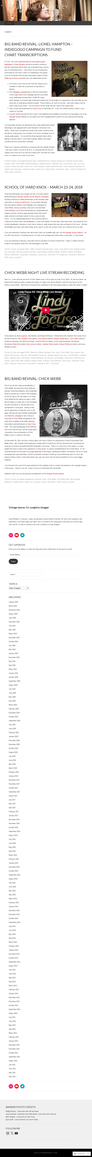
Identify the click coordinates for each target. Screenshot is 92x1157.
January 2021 (13, 673)
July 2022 (12, 645)
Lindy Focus (37, 108)
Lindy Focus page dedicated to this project (36, 451)
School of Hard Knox (22, 202)
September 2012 (14, 1009)
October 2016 (13, 827)
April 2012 (12, 1029)
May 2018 (12, 764)
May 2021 (12, 661)
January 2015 (13, 906)
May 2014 (12, 934)
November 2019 (14, 713)
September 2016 (14, 831)
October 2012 (13, 1005)
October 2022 (13, 641)
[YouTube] (16, 535)
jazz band (11, 252)
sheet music (66, 361)
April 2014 (12, 938)
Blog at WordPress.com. (46, 1153)
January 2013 (13, 993)
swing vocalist (50, 169)
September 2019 (14, 721)
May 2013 (12, 978)
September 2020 (14, 681)
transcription (60, 169)
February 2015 (14, 902)
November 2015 (14, 867)
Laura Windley (58, 358)
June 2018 (12, 760)
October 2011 (13, 1053)
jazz (6, 252)
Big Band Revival (44, 161)
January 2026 (13, 602)
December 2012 (14, 997)
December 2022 (14, 637)
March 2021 (13, 669)
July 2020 (12, 689)
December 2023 (14, 622)
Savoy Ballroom (55, 361)
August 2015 (13, 879)
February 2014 (14, 946)
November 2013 (14, 954)
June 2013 (12, 974)
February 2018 (14, 772)
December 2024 (14, 610)
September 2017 (14, 792)
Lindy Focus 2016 (63, 279)
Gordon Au (8, 341)
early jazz (24, 355)
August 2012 (13, 1013)
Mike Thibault (10, 1117)
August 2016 (13, 835)
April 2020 (12, 701)
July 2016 (12, 839)
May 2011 (12, 1072)
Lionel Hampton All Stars (54, 166)
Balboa (41, 352)
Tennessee (51, 254)
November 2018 (14, 744)
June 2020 (12, 693)
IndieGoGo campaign (14, 416)
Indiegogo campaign (20, 92)
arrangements (29, 479)
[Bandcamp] (22, 535)
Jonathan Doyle (47, 344)
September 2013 (14, 962)
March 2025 (13, 606)
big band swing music (58, 161)
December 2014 (14, 910)
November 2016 (14, 823)
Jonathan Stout (26, 338)
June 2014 (12, 930)
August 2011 (13, 1061)
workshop (72, 254)
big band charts (31, 161)
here (71, 106)
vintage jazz (63, 254)
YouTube (20, 111)
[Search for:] (84, 23)
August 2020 (13, 685)
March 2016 (13, 855)
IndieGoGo (55, 164)
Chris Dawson (43, 338)
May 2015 (12, 891)
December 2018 (14, 740)
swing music (42, 254)
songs (43, 482)
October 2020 (13, 677)
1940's (32, 249)
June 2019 (12, 728)
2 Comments (54, 363)
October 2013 (13, 958)
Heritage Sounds (15, 117)
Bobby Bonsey (11, 1111)
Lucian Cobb (58, 341)
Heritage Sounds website (74, 232)
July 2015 (12, 883)
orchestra (64, 252)
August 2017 (13, 796)
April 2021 (12, 665)
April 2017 (12, 808)
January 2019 (13, 736)
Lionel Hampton (39, 166)
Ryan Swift (9, 1119)
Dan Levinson (31, 344)
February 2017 (14, 811)
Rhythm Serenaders (75, 252)
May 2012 (12, 1025)
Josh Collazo (74, 338)
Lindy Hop (77, 358)
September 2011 (14, 1057)
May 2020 (12, 697)
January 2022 (13, 653)
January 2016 (13, 863)
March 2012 (13, 1033)
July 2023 (12, 626)
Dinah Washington (32, 164)
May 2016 (12, 847)
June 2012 (12, 1021)
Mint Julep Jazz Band (29, 522)
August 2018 (13, 752)
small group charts (28, 169)
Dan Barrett (75, 341)
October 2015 (13, 871)
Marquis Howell (59, 338)
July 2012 (12, 1017)
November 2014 (14, 914)
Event (71, 249)
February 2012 (14, 1037)
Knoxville (32, 252)
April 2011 (12, 1076)
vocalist (72, 169)
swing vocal (40, 169)
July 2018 (12, 756)
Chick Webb (20, 164)
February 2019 (14, 732)
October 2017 (13, 788)
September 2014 (14, 922)
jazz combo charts (66, 164)
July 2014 (12, 926)
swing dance (33, 254)
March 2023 (13, 634)
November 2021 (14, 657)
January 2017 (13, 815)
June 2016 (12, 843)
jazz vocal (77, 164)
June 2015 (12, 887)
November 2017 (14, 784)
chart (53, 352)
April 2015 (12, 895)
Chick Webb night (63, 479)
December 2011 (14, 1045)
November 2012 (14, 1001)
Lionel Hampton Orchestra (72, 166)
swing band (24, 254)
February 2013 (14, 989)
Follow (13, 561)
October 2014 (13, 918)
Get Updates (17, 544)
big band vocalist (72, 161)
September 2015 (14, 875)
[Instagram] (11, 535)
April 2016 (12, 851)
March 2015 (13, 898)
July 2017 (12, 800)
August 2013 (13, 966)
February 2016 (14, 859)
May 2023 (12, 630)
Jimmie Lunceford (18, 78)
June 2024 (12, 618)
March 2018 (13, 768)
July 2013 (12, 970)
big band (39, 249)
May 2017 (12, 804)
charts (13, 164)
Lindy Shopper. (55, 524)
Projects (14, 161)
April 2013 (12, 982)
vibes (67, 169)
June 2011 (12, 1069)
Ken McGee (24, 341)
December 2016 (14, 819)
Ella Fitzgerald (33, 355)
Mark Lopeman (22, 336)
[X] (12, 1133)
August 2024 (13, 614)
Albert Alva (16, 344)
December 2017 (14, 780)
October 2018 (13, 748)
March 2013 (13, 985)
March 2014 (13, 942)
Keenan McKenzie (65, 344)
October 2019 (13, 717)
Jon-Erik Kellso (40, 341)
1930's (27, 249)
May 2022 (12, 649)
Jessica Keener (11, 1114)
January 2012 (13, 1041)
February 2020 (14, 709)
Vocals (14, 249)
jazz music (63, 355)
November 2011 (14, 1049)
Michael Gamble (54, 252)
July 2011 (12, 1065)
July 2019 (12, 724)
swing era (13, 363)
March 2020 (13, 705)
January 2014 (13, 950)
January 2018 (13, 776)
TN (57, 254)
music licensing (15, 169)
